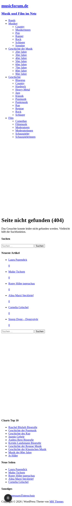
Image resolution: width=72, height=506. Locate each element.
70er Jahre (21, 67)
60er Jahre (21, 64)
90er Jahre (21, 73)
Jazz (17, 92)
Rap (17, 105)
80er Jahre (21, 70)
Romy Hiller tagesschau (21, 283)
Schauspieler (22, 133)
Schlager (20, 42)
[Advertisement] (36, 177)
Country (19, 26)
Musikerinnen (23, 29)
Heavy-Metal (22, 89)
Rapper (19, 36)
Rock (18, 39)
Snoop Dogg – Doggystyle (23, 319)
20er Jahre (21, 51)
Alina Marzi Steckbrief (21, 295)
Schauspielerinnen (25, 136)
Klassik (19, 95)
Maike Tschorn (16, 271)
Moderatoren (22, 127)
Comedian (21, 121)
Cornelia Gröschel (18, 307)
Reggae (19, 108)
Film (10, 117)
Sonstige (20, 45)
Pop (17, 32)
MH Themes (56, 501)
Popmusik (20, 99)
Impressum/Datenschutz (21, 495)
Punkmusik (21, 102)
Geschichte (14, 77)
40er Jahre (21, 58)
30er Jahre (21, 55)
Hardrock (20, 86)
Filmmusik (21, 124)
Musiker (12, 23)
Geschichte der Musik (20, 48)
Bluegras (20, 80)
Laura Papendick (17, 259)
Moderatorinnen (24, 130)
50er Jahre (21, 61)
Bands (11, 20)
